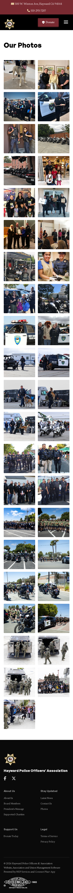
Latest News (47, 798)
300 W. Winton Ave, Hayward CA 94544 (38, 4)
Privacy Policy (48, 841)
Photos (44, 809)
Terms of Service (49, 836)
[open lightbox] (19, 74)
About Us (8, 798)
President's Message (14, 809)
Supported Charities (14, 814)
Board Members (12, 803)
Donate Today (11, 836)
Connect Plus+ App (45, 871)
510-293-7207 (38, 10)
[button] (66, 22)
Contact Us (46, 803)
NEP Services (23, 871)
